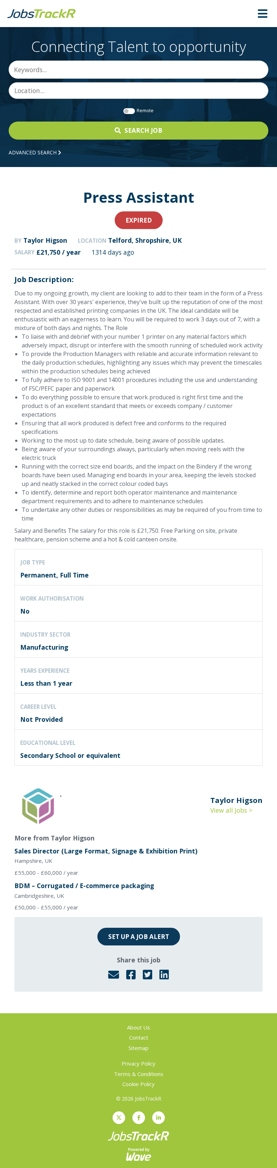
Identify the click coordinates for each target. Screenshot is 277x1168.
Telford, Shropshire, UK (145, 240)
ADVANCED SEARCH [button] (33, 152)
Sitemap (138, 1047)
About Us (138, 1027)
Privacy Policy (138, 1063)
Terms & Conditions (138, 1073)
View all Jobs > (231, 810)
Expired (139, 220)
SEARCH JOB (143, 130)
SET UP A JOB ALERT (138, 936)
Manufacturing (44, 647)
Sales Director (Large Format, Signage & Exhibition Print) (105, 851)
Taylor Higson (45, 240)
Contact (138, 1037)
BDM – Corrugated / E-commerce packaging (84, 885)
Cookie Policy (138, 1084)
